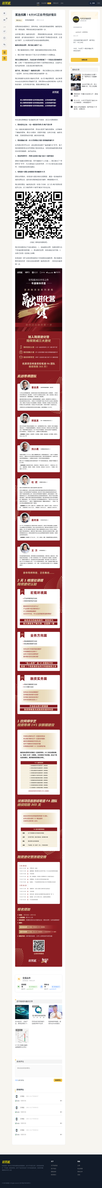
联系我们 (53, 1174)
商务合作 (55, 3)
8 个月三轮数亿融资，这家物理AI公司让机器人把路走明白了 (22, 1046)
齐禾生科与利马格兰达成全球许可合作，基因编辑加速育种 (38, 1023)
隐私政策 (53, 1171)
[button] (92, 3)
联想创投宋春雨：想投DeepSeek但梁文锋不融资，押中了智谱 (55, 1023)
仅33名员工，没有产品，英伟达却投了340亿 (21, 1023)
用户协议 (53, 1168)
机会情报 (46, 3)
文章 (38, 3)
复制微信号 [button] (34, 986)
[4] (4, 23)
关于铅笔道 (54, 1165)
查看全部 (84, 60)
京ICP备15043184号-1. (25, 1183)
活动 (62, 3)
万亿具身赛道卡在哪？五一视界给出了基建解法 (89, 76)
